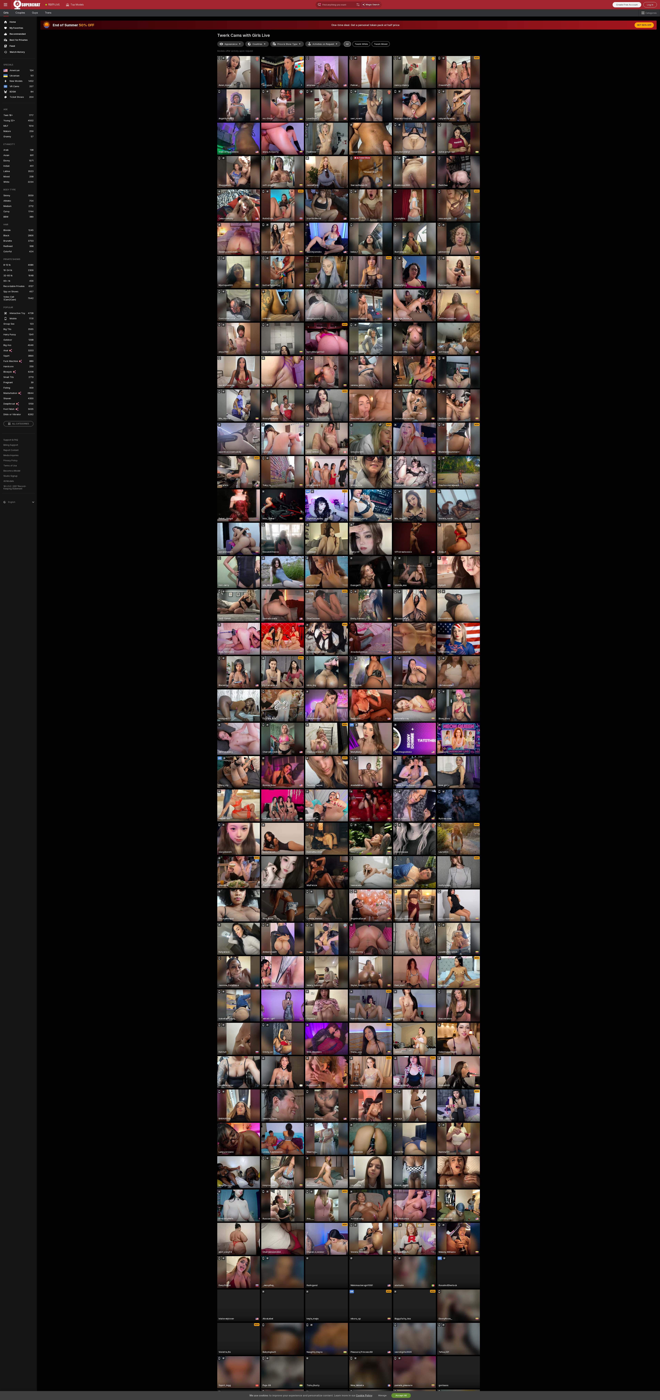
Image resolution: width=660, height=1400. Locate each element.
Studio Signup (10, 476)
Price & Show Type (287, 44)
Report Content (11, 450)
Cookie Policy (364, 1395)
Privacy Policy (10, 460)
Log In (650, 4)
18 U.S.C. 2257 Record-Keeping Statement (14, 487)
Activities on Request (323, 44)
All (347, 44)
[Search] (358, 4)
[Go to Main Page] (26, 4)
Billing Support (10, 445)
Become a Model (11, 471)
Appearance (230, 44)
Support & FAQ (10, 440)
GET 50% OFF (644, 25)
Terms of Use (10, 465)
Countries (257, 44)
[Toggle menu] (5, 4)
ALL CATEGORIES (20, 424)
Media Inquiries (11, 455)
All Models (8, 481)
